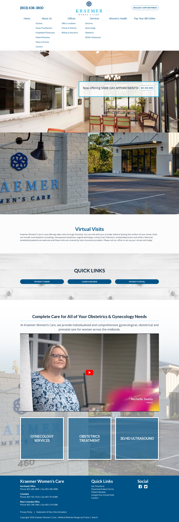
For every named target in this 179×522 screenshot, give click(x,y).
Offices (71, 18)
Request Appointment (145, 7)
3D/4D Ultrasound (93, 37)
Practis (86, 517)
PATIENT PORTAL (137, 281)
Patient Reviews (43, 37)
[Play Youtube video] (89, 373)
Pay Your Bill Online (144, 18)
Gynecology (90, 28)
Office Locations (69, 23)
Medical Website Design (69, 517)
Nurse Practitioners (44, 28)
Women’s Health (118, 18)
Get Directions (97, 486)
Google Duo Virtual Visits (102, 495)
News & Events (42, 42)
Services (94, 18)
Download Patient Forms (102, 489)
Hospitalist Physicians (45, 33)
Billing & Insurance (70, 33)
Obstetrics (89, 33)
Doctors (39, 23)
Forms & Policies (69, 28)
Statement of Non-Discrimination (51, 512)
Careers (39, 47)
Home (27, 18)
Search (95, 517)
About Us (47, 18)
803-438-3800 (147, 88)
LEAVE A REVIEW (89, 281)
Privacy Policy (26, 512)
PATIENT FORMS (42, 281)
